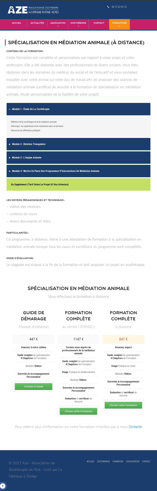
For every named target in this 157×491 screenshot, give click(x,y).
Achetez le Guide (33, 386)
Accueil (16, 23)
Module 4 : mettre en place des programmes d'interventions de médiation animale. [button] (56, 171)
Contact (99, 23)
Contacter (135, 427)
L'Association (132, 461)
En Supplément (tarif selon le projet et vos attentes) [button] (40, 184)
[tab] (78, 109)
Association (57, 23)
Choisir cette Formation (78, 411)
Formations (119, 23)
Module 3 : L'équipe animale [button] (26, 157)
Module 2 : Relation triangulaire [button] (29, 144)
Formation (118, 461)
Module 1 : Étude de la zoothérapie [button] (31, 109)
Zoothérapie (78, 23)
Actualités (37, 23)
